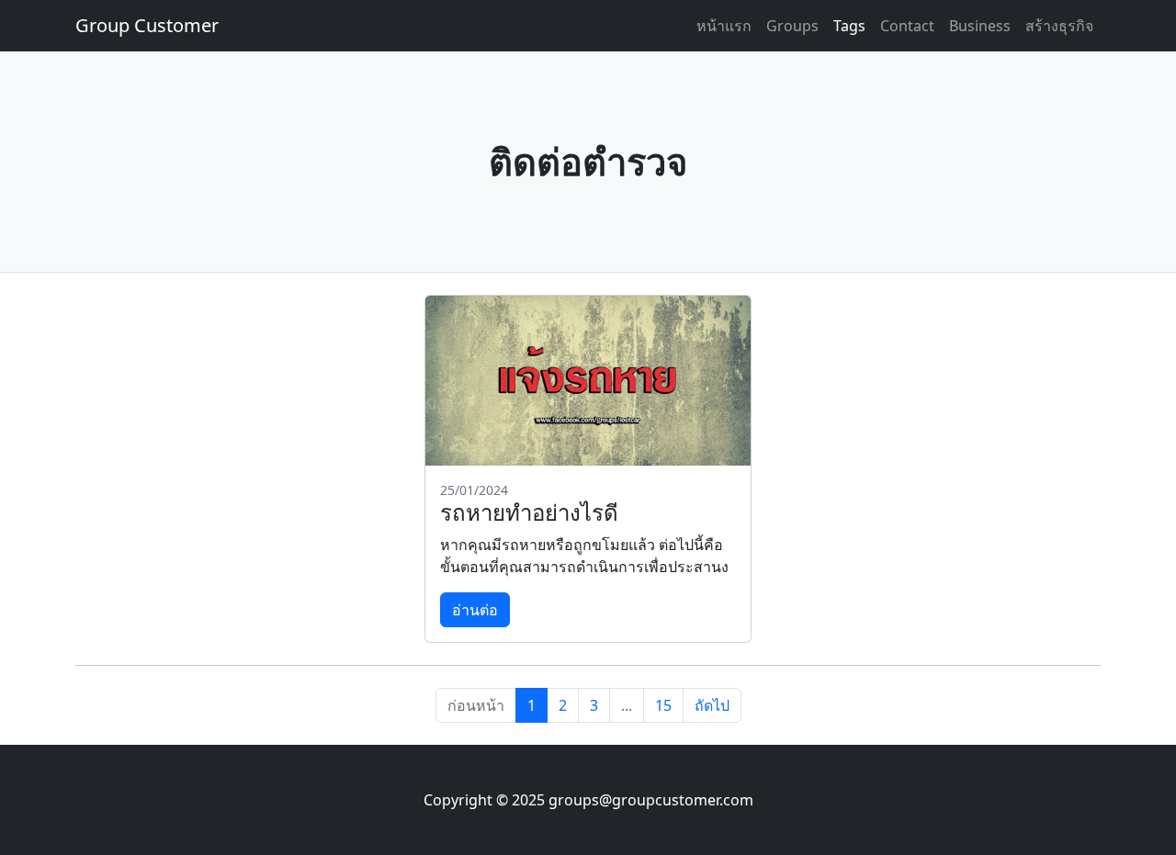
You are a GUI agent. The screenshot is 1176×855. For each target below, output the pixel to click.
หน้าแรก (724, 26)
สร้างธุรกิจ (1059, 26)
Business (980, 26)
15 (663, 705)
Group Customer (147, 25)
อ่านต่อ (475, 610)
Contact (907, 26)
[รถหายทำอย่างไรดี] (588, 381)
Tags (849, 26)
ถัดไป (712, 705)
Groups (792, 26)
